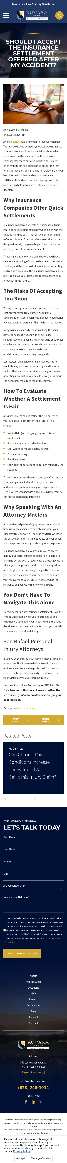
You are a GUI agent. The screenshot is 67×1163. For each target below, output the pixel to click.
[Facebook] (26, 1102)
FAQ (33, 993)
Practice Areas (33, 981)
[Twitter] (41, 1102)
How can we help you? (16, 897)
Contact (33, 1023)
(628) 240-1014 (33, 1087)
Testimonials (33, 1005)
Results (33, 999)
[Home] (32, 15)
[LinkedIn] (33, 1102)
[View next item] (35, 798)
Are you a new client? (15, 885)
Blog (33, 1011)
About (33, 976)
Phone (7, 861)
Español (33, 1017)
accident (17, 141)
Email (6, 873)
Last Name (9, 849)
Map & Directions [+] (33, 1072)
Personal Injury (26, 708)
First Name (9, 837)
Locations (33, 987)
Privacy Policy (43, 938)
